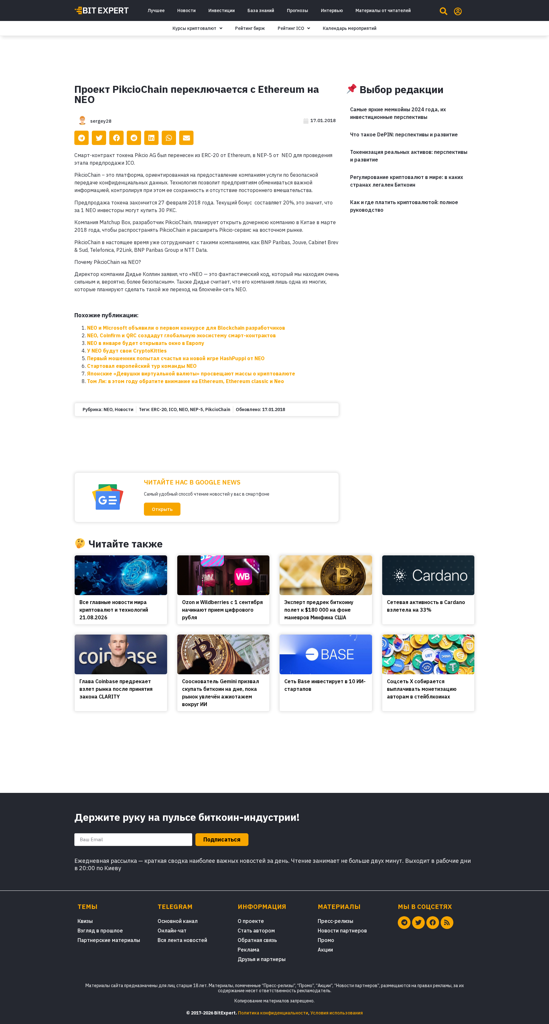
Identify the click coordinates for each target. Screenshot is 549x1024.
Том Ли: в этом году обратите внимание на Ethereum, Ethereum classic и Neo (185, 381)
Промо (326, 940)
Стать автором (256, 930)
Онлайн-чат (172, 930)
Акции (325, 949)
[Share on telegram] (81, 138)
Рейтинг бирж (250, 28)
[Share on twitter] (99, 138)
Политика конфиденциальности (273, 1013)
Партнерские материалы (109, 940)
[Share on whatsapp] (169, 138)
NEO (108, 409)
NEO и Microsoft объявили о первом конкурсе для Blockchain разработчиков (186, 328)
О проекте (251, 921)
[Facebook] (432, 922)
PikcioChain (217, 409)
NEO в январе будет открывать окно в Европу (145, 343)
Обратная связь (257, 940)
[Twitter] (418, 922)
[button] (162, 509)
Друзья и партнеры (262, 959)
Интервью (332, 10)
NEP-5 (196, 409)
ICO (173, 409)
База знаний (260, 10)
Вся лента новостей (182, 940)
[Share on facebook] (116, 138)
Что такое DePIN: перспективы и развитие (404, 134)
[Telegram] (404, 922)
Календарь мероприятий (349, 28)
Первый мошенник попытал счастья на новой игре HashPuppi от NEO (176, 358)
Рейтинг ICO (291, 28)
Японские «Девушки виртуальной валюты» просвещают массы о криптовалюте (191, 373)
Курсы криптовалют (194, 28)
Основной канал (178, 921)
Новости (186, 10)
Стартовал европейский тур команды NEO (142, 366)
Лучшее (156, 10)
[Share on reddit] (134, 138)
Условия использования (336, 1013)
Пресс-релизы (335, 921)
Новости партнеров (342, 930)
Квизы (85, 921)
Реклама (248, 949)
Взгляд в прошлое (100, 930)
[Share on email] (186, 138)
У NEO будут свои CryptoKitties (127, 350)
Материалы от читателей (383, 10)
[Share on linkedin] (151, 138)
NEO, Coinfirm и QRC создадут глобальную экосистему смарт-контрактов (181, 335)
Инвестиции (221, 10)
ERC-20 (158, 409)
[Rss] (447, 922)
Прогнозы (297, 10)
